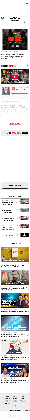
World (4, 217)
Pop (23, 396)
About (15, 401)
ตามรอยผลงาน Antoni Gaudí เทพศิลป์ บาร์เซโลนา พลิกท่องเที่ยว (14, 289)
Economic (5, 200)
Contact (22, 401)
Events (22, 400)
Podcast (7, 398)
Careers (15, 400)
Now (23, 398)
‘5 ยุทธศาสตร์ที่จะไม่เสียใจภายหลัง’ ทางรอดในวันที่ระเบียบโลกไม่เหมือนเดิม (8, 220)
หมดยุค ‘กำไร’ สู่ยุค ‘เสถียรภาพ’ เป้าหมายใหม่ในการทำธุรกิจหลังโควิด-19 (13, 335)
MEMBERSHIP (25, 132)
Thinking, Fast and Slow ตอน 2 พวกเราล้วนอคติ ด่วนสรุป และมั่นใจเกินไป (13, 266)
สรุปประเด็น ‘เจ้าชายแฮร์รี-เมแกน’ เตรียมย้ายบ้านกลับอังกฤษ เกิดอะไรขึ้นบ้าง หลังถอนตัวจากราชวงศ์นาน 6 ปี (8, 228)
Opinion (7, 400)
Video (15, 398)
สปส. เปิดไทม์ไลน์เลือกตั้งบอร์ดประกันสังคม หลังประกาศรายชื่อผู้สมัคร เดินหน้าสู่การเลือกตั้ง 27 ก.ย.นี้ (8, 237)
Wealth (15, 396)
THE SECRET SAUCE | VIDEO (9, 51)
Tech (11, 200)
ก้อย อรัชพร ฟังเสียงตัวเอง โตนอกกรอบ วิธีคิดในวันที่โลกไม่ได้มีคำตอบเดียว (13, 381)
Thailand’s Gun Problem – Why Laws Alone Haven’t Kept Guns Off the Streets (8, 211)
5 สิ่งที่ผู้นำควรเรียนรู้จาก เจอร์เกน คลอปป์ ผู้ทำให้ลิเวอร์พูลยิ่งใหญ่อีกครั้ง (13, 358)
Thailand (11, 217)
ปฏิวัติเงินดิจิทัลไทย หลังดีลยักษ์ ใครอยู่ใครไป (14, 311)
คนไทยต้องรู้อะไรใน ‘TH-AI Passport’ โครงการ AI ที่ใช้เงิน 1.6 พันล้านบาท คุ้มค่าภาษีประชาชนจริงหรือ (8, 203)
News (7, 396)
